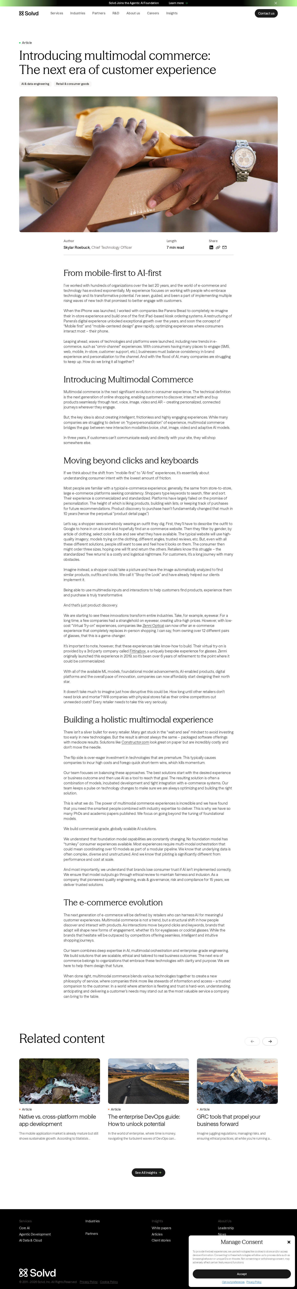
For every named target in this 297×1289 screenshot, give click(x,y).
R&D (116, 13)
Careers (153, 13)
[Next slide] (270, 1041)
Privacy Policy (253, 1282)
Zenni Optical (153, 625)
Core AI (24, 1228)
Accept (242, 1274)
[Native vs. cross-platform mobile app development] (59, 1099)
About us (133, 13)
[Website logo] (28, 13)
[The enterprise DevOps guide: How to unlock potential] (148, 1099)
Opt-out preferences (233, 1282)
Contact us (266, 13)
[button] (289, 1242)
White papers (161, 1228)
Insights (172, 13)
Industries (77, 13)
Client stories (161, 1240)
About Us (224, 1221)
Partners (98, 13)
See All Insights (146, 1173)
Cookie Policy (109, 1282)
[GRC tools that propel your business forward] (237, 1099)
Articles (157, 1234)
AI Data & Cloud (30, 1240)
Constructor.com (135, 742)
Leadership (226, 1228)
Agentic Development (35, 1234)
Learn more (176, 3)
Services (57, 13)
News (222, 1234)
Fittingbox (138, 651)
